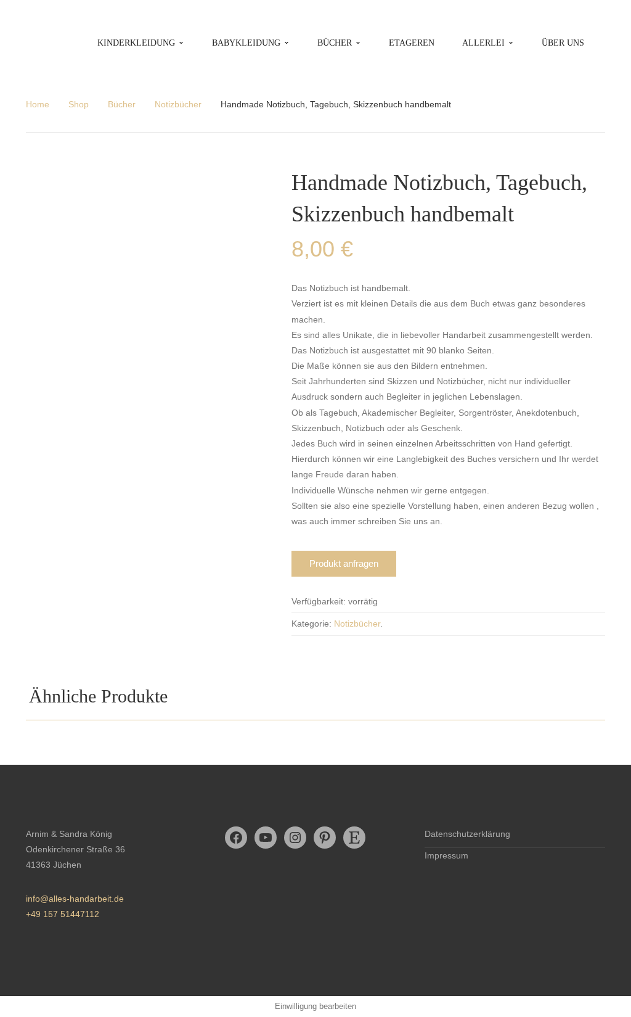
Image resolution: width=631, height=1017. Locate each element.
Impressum (446, 855)
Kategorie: (311, 623)
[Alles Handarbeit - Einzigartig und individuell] (59, 42)
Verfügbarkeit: (318, 601)
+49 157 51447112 (62, 914)
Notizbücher (178, 104)
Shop (78, 104)
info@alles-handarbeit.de (75, 899)
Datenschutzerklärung (467, 834)
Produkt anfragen (343, 563)
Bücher (122, 104)
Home (37, 104)
